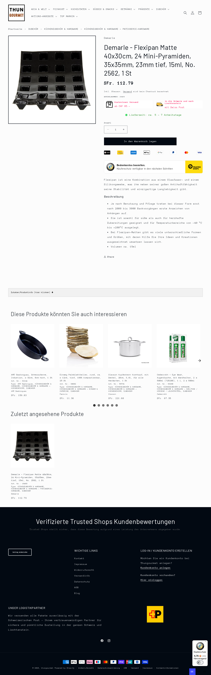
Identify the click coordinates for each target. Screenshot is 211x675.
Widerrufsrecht (84, 570)
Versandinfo (82, 575)
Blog (77, 593)
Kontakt (79, 558)
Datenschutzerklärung (109, 668)
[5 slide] (112, 405)
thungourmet (47, 668)
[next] (199, 360)
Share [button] (110, 257)
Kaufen (32, 367)
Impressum (80, 564)
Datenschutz (82, 581)
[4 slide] (107, 405)
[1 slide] (94, 405)
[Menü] (206, 642)
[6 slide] (116, 405)
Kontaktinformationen (167, 668)
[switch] (200, 662)
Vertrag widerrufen (20, 552)
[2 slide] (99, 405)
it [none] (204, 671)
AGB (76, 587)
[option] (199, 671)
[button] (40, 9)
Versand (127, 91)
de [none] (192, 671)
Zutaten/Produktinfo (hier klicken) (32, 292)
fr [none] (198, 671)
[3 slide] (103, 405)
